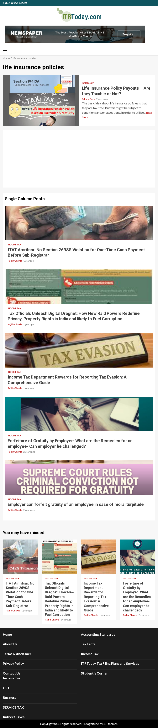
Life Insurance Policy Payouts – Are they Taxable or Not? (41, 100)
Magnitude (91, 723)
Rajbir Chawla (15, 260)
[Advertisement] (79, 159)
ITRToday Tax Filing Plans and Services (110, 663)
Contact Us (11, 673)
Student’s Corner (94, 673)
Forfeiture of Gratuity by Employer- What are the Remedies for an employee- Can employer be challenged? (79, 414)
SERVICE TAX (13, 707)
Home (7, 634)
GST (6, 688)
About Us (10, 644)
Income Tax (14, 245)
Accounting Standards (98, 634)
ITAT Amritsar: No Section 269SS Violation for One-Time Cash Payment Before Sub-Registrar (79, 223)
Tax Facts (88, 644)
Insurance (88, 83)
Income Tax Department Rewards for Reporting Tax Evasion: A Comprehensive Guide (79, 350)
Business (9, 697)
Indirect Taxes (13, 717)
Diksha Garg (88, 99)
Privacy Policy (13, 663)
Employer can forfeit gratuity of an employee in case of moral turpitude (79, 477)
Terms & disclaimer (17, 654)
